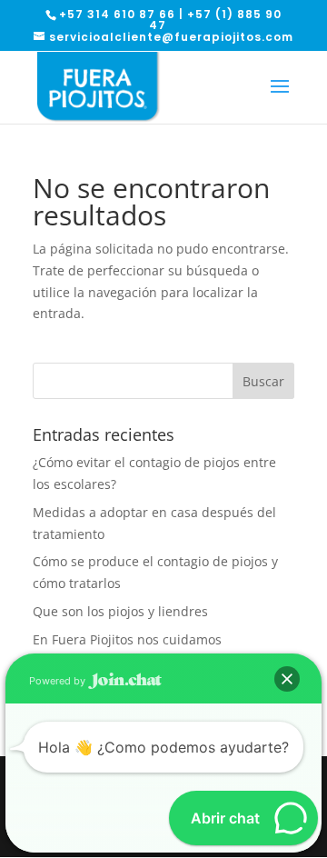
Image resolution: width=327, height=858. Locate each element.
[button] (287, 679)
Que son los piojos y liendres (120, 611)
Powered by (58, 680)
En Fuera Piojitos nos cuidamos (127, 639)
